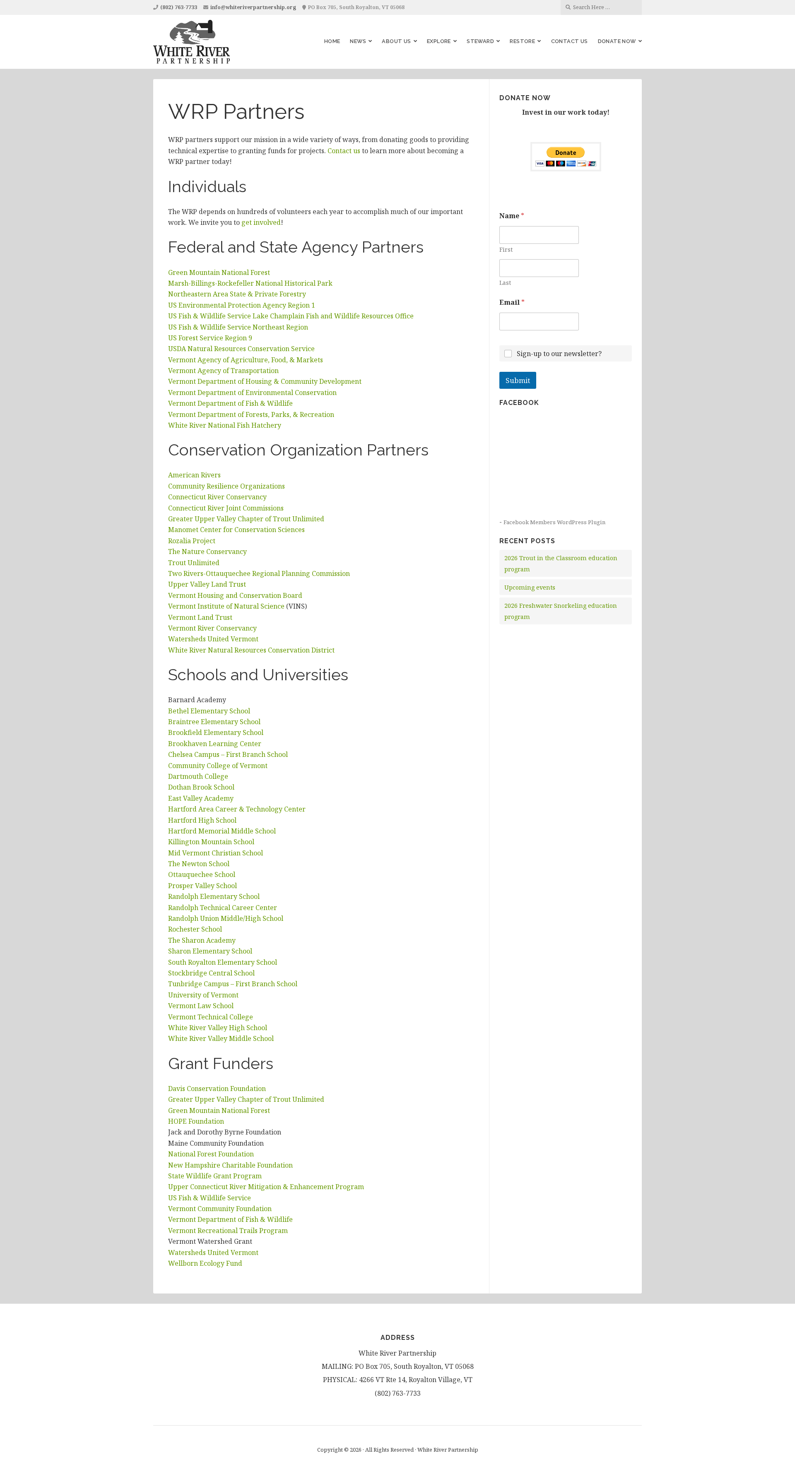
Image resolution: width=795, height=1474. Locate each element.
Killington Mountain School (211, 841)
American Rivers (194, 474)
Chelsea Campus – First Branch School (228, 754)
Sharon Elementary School (210, 951)
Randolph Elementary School (214, 896)
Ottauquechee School (201, 874)
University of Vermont (203, 995)
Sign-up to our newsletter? (559, 353)
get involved (261, 222)
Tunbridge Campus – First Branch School (232, 983)
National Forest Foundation (211, 1153)
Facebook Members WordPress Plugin (554, 522)
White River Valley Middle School (221, 1038)
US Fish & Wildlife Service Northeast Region (238, 327)
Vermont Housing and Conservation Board (235, 595)
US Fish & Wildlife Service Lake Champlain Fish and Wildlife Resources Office (291, 315)
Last (505, 282)
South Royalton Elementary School (222, 962)
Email (512, 302)
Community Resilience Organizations (226, 486)
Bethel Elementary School (209, 710)
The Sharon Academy (202, 940)
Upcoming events (529, 587)
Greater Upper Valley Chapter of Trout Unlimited (246, 518)
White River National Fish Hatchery (224, 425)
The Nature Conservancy (207, 551)
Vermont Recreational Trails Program (228, 1230)
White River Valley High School (217, 1027)
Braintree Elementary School (214, 721)
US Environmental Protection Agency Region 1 (241, 305)
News (358, 41)
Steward (480, 41)
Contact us (344, 150)
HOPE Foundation (196, 1121)
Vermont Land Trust (200, 617)
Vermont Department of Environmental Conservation (252, 392)
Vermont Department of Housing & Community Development (264, 381)
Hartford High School (202, 820)
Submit (518, 380)
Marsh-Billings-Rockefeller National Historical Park (250, 283)
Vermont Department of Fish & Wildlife (230, 403)
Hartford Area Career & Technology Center (237, 809)
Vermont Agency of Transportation (223, 370)
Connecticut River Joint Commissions (226, 508)
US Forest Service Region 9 (210, 337)
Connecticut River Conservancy (217, 496)
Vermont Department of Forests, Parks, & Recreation (251, 414)
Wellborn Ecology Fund (205, 1263)
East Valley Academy (201, 798)
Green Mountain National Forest (219, 272)
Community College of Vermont (217, 765)
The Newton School (198, 863)
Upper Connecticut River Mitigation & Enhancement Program (266, 1186)
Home (332, 41)
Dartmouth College (198, 776)
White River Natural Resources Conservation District (252, 650)
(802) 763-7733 (178, 7)
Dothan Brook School (201, 787)
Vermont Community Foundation (220, 1208)
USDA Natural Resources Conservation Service (241, 348)
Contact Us (569, 41)
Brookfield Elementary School (215, 732)
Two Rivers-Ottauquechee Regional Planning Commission (259, 573)
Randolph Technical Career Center (222, 907)
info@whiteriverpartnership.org (253, 7)
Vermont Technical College (210, 1016)
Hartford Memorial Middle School (222, 831)
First (506, 249)
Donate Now (617, 41)
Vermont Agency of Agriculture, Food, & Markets (245, 359)
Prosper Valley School (202, 885)
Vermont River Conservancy (212, 628)
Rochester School (195, 929)
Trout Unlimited (193, 562)
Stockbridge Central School (211, 973)
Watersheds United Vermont (213, 638)
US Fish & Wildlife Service (209, 1197)
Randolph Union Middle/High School (225, 918)
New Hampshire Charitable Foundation (230, 1165)
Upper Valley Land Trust (207, 584)
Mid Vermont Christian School (215, 852)
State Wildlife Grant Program (215, 1175)
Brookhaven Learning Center (214, 743)
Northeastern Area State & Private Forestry (237, 294)
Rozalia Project (191, 540)
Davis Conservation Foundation (217, 1088)
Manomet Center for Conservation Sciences (236, 529)
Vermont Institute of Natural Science (226, 606)
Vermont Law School (201, 1005)
